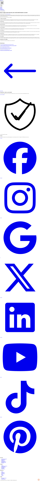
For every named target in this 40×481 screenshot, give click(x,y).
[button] (38, 479)
